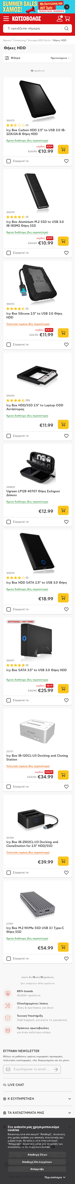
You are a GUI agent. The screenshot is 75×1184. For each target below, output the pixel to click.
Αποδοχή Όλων (37, 1154)
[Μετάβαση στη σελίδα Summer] (37, 6)
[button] (27, 140)
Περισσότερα (53, 1177)
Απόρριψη (37, 1169)
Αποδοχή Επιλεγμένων (37, 1162)
